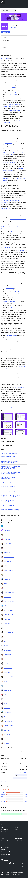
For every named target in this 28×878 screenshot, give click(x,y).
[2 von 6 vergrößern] (25, 414)
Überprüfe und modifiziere (9, 301)
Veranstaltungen (18, 838)
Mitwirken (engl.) (19, 836)
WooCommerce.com (19, 387)
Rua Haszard (7, 628)
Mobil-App (13, 231)
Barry (5, 588)
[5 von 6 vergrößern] (11, 430)
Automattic (13, 27)
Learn (2, 836)
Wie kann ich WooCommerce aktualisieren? (11, 482)
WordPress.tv (5, 843)
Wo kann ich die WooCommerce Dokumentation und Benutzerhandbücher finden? (9, 455)
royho (5, 583)
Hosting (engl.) (4, 829)
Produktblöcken (14, 94)
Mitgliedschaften (7, 106)
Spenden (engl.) (19, 840)
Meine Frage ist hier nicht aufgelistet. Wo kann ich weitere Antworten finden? (10, 510)
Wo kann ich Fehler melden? (8, 491)
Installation (5, 44)
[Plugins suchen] (15, 10)
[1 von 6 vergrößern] (11, 414)
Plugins (16, 829)
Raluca (5, 641)
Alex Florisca (7, 699)
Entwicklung (5, 47)
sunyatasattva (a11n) (9, 676)
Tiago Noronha (7, 597)
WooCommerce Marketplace (19, 217)
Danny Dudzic (7, 690)
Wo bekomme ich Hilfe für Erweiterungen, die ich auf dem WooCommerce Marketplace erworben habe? (11, 467)
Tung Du (6, 663)
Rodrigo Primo (7, 548)
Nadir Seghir (7, 623)
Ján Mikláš (6, 743)
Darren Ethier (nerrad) (9, 614)
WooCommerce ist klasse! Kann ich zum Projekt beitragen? (8, 501)
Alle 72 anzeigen (23, 772)
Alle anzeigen (23, 804)
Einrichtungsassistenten (7, 136)
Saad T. (6, 716)
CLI (11, 307)
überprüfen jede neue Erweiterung (18, 219)
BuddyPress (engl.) (6, 854)
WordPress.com (5, 847)
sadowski (6, 574)
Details (4, 37)
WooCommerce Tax (8, 178)
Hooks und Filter (10, 288)
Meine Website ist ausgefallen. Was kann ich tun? (8, 487)
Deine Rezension (5, 804)
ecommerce (18, 775)
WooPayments (8, 143)
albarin (5, 659)
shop (19, 777)
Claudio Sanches (8, 543)
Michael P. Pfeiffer (8, 632)
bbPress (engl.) (5, 852)
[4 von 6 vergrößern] (25, 422)
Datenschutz (4, 831)
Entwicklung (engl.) (5, 840)
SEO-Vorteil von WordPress (15, 110)
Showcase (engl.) (19, 825)
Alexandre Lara (7, 681)
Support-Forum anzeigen (7, 816)
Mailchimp (17, 200)
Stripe (23, 152)
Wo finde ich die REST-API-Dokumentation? (12, 506)
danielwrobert (7, 650)
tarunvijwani (7, 708)
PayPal (5, 154)
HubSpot (12, 200)
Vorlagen (17, 831)
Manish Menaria (8, 668)
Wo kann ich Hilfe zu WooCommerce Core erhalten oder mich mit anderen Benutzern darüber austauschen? (10, 461)
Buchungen (17, 104)
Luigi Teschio (7, 685)
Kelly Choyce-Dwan (9, 601)
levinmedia (6, 605)
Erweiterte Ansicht (5, 781)
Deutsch (6, 860)
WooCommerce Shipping (9, 162)
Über (2, 825)
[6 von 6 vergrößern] (25, 430)
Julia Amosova (7, 561)
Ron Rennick (7, 579)
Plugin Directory (4, 5)
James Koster (7, 539)
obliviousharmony (8, 566)
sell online (15, 777)
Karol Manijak (7, 672)
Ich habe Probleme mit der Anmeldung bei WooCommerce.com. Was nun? (10, 473)
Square (10, 154)
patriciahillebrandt (8, 654)
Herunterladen (5, 32)
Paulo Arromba (7, 712)
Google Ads (6, 200)
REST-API (16, 291)
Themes (13, 87)
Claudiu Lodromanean (9, 592)
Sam (5, 694)
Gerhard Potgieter (8, 725)
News (2, 827)
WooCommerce (5, 58)
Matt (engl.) (4, 849)
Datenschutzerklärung (6, 407)
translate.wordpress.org (12, 381)
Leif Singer (6, 739)
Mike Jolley (7, 534)
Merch (17, 843)
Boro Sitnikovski (8, 721)
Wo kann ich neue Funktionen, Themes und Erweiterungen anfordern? (10, 496)
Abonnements (11, 104)
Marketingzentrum (5, 208)
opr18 (5, 703)
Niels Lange (7, 637)
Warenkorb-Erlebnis (19, 92)
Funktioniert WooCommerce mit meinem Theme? (8, 478)
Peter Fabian (7, 552)
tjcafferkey (6, 645)
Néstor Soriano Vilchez (9, 570)
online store (24, 775)
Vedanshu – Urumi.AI (9, 557)
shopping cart (23, 777)
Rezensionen (6, 40)
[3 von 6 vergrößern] (11, 422)
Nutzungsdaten (21, 250)
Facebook (3, 202)
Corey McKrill (7, 730)
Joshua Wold (7, 619)
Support (4, 50)
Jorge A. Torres (7, 734)
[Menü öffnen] (26, 2)
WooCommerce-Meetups (11, 335)
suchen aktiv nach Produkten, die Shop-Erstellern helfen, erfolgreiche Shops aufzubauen (13, 226)
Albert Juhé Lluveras (9, 610)
